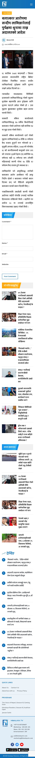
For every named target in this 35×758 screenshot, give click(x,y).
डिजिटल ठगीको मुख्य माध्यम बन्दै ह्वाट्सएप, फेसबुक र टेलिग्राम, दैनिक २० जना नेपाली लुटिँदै (19, 670)
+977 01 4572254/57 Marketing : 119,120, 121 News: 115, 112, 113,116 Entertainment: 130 (22, 728)
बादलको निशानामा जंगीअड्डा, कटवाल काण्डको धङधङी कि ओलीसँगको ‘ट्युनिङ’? (19, 647)
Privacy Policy (22, 691)
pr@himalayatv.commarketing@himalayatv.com (23, 737)
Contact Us (15, 688)
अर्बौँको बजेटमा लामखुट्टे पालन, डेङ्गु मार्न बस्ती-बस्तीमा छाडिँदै (18, 584)
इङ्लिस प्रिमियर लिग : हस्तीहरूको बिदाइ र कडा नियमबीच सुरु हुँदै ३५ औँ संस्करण (19, 595)
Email (4, 254)
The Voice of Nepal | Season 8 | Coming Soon (16, 703)
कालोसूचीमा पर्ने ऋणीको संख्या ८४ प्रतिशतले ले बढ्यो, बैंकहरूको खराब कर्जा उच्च (19, 621)
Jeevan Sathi (6, 713)
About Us (5, 688)
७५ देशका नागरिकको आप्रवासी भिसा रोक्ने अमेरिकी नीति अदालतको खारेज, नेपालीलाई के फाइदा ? (19, 634)
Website (5, 264)
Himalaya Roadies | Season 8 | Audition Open (16, 708)
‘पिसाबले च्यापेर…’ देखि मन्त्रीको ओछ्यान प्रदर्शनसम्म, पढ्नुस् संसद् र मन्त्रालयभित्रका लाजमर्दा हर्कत (19, 562)
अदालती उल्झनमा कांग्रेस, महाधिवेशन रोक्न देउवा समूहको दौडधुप (19, 574)
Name (5, 243)
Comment (6, 222)
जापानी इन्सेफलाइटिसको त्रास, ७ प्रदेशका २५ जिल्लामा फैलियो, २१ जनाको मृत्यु (18, 608)
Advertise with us (8, 691)
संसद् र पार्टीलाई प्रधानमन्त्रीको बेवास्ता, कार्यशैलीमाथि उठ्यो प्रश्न (20, 659)
